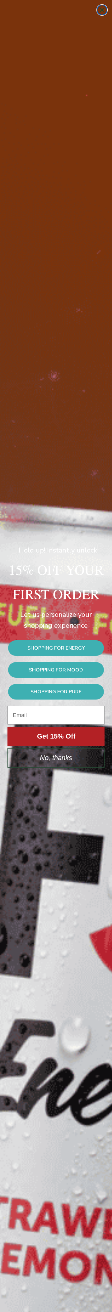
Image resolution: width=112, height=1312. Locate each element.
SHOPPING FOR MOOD (56, 669)
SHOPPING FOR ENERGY (56, 648)
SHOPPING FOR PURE (56, 691)
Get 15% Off (56, 736)
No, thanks (56, 758)
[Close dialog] (102, 10)
